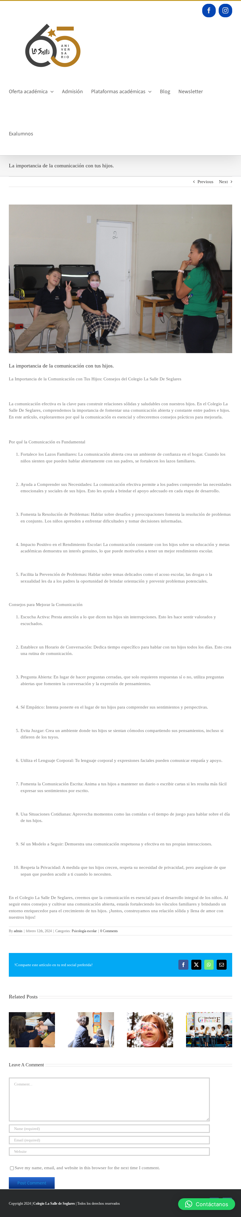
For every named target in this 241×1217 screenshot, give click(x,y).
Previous (205, 181)
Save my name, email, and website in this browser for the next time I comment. (87, 1167)
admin (18, 931)
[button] (13, 1029)
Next (223, 181)
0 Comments (109, 931)
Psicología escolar (84, 931)
